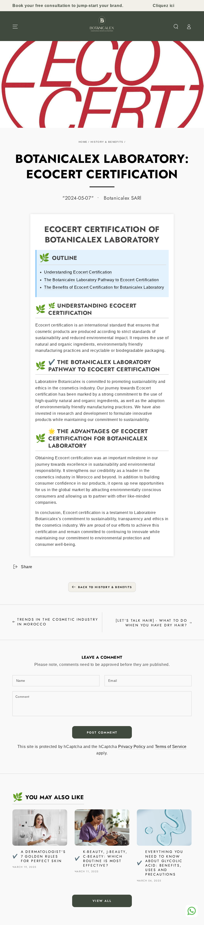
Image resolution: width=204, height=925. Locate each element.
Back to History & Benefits (105, 587)
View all (102, 901)
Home (83, 141)
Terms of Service (171, 746)
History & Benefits (107, 141)
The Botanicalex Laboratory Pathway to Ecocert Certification (101, 280)
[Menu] (15, 26)
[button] (175, 26)
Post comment (102, 732)
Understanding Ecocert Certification (78, 272)
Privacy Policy (131, 746)
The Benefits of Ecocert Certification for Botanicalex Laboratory (104, 287)
